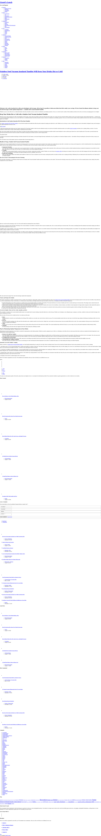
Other (3, 61)
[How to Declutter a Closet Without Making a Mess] (12, 393)
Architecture (7, 13)
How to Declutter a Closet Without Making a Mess (10, 396)
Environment (7, 39)
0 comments (4, 78)
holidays (90, 799)
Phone (6, 23)
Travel (6, 20)
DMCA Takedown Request (7, 825)
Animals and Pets (8, 36)
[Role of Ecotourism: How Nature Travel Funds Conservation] (12, 413)
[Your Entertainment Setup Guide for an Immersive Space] (17, 574)
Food (6, 37)
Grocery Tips (7, 52)
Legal (6, 64)
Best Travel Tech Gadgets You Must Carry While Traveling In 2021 (13, 536)
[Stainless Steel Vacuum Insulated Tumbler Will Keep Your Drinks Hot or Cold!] (20, 105)
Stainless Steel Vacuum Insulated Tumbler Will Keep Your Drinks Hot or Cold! (31, 71)
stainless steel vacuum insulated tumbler (62, 299)
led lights (30, 801)
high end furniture (78, 799)
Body (6, 47)
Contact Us (4, 832)
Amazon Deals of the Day (7, 735)
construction (33, 799)
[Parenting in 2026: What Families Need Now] (12, 493)
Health (3, 46)
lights (34, 801)
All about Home (8, 35)
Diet (5, 49)
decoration (43, 800)
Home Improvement (8, 16)
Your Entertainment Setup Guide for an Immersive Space (11, 577)
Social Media (7, 27)
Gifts (4, 74)
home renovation (15, 802)
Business (4, 7)
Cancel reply (9, 516)
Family (6, 41)
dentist (55, 800)
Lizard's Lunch (6, 2)
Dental (6, 48)
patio (55, 801)
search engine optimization (85, 801)
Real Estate (7, 44)
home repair (24, 801)
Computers (7, 22)
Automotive (7, 15)
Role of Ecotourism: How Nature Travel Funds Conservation (12, 416)
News (3, 28)
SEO (5, 26)
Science (3, 780)
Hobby (3, 12)
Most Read (4, 521)
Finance (3, 757)
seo (93, 802)
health (73, 799)
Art (5, 14)
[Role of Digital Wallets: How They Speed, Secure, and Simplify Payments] (12, 433)
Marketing (6, 9)
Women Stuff (7, 55)
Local (6, 33)
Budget (6, 11)
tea (2, 369)
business (17, 799)
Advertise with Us (5, 827)
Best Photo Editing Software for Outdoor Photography (11, 559)
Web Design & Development (10, 25)
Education (6, 62)
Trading (6, 60)
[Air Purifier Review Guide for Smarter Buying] (12, 453)
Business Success (8, 8)
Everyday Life (7, 40)
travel (9, 803)
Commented (4, 522)
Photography (7, 19)
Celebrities (7, 29)
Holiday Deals (85, 799)
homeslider (4, 766)
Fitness (6, 42)
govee (71, 799)
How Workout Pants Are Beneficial (8, 588)
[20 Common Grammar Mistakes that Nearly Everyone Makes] (5, 687)
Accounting (7, 10)
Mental (6, 50)
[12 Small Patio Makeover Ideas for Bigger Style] (12, 473)
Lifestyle (4, 34)
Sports (6, 32)
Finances (4, 56)
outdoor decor (51, 801)
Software (6, 24)
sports (6, 803)
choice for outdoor (73, 128)
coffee (3, 368)
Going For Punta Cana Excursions (8, 542)
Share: (1, 359)
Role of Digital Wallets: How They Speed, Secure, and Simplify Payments (14, 436)
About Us (4, 822)
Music (6, 17)
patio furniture (61, 801)
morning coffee (59, 151)
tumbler (3, 370)
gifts (68, 799)
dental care (50, 800)
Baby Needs (7, 53)
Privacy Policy (5, 829)
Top (0, 834)
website (12, 803)
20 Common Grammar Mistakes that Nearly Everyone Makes (12, 689)
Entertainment (7, 30)
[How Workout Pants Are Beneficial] (5, 698)
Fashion (6, 66)
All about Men (7, 54)
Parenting (6, 43)
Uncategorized (5, 790)
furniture (66, 799)
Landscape (7, 63)
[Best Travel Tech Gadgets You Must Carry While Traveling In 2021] (17, 534)
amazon (1, 799)
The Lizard (4, 76)
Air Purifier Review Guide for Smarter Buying (10, 456)
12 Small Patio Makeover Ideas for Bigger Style (10, 476)
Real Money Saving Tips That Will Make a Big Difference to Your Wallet (14, 600)
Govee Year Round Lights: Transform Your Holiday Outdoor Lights (13, 553)
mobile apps (45, 801)
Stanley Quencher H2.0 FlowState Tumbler (10, 123)
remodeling (71, 801)
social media (96, 801)
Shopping (4, 51)
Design (6, 67)
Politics (6, 65)
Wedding (6, 45)
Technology (4, 21)
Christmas (21, 799)
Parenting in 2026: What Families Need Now (9, 496)
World (6, 31)
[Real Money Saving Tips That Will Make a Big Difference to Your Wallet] (5, 722)
